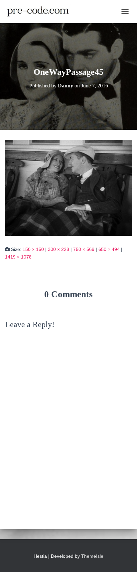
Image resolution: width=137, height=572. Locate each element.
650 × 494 (109, 249)
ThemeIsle (92, 556)
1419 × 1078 (18, 257)
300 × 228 (58, 249)
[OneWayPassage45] (68, 187)
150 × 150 (33, 249)
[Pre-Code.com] (40, 11)
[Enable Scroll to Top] (123, 558)
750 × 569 (83, 249)
